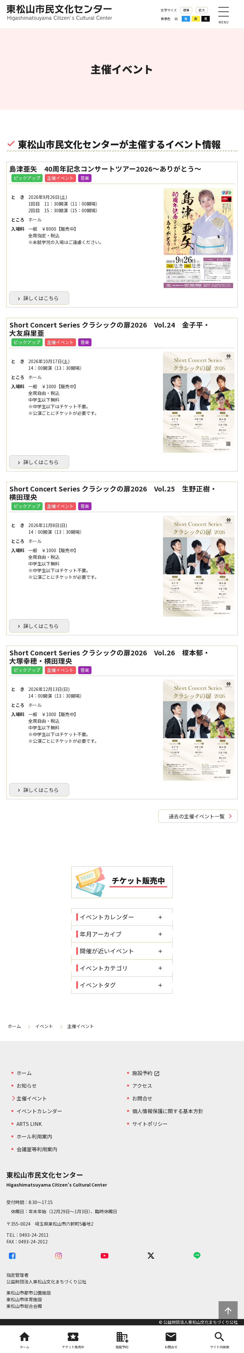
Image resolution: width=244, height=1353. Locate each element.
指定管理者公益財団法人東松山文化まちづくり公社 (46, 1278)
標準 (186, 10)
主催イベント (60, 178)
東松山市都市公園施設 (28, 1292)
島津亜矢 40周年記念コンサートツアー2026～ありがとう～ (105, 169)
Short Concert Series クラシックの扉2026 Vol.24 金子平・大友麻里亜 (109, 329)
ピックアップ (27, 178)
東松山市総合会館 (24, 1306)
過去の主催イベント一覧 (197, 816)
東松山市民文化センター (59, 14)
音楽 (84, 178)
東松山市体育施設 (24, 1299)
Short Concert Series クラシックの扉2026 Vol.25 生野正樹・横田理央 (113, 492)
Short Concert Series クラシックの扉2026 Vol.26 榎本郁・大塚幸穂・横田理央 (109, 656)
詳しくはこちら (37, 298)
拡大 (202, 10)
